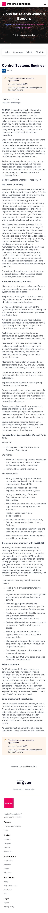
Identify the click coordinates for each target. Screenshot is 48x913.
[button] (3, 4)
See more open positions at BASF (24, 766)
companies (18, 52)
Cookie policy (30, 789)
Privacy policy (18, 789)
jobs (7, 52)
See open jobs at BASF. (17, 84)
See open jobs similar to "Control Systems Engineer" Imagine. (25, 88)
